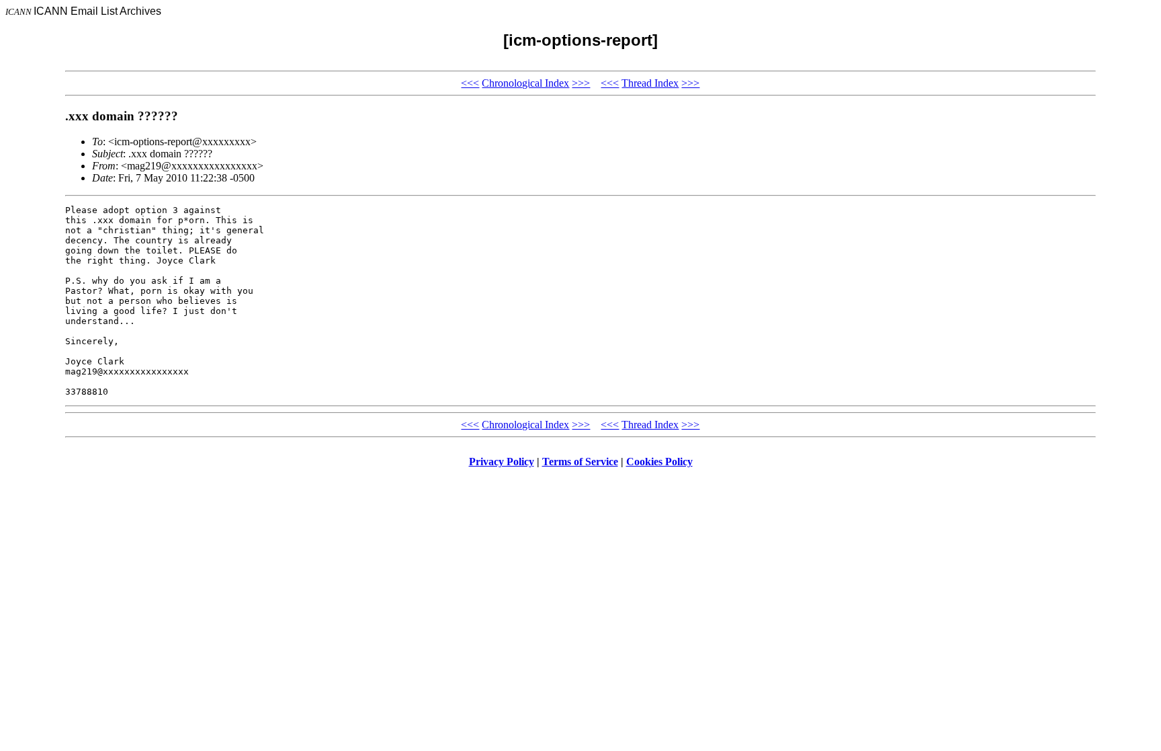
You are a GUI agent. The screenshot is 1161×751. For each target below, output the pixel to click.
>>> (581, 83)
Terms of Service (580, 461)
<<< (470, 83)
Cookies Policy (659, 461)
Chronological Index (525, 83)
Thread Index (650, 83)
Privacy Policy (501, 461)
